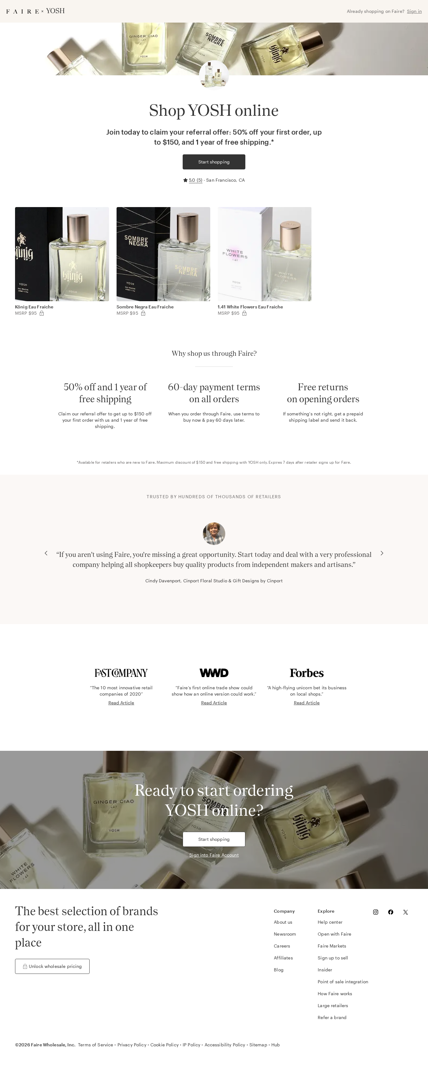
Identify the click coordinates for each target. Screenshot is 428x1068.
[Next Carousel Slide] (381, 553)
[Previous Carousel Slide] (46, 553)
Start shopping (214, 161)
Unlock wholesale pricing (55, 966)
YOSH (253, 462)
